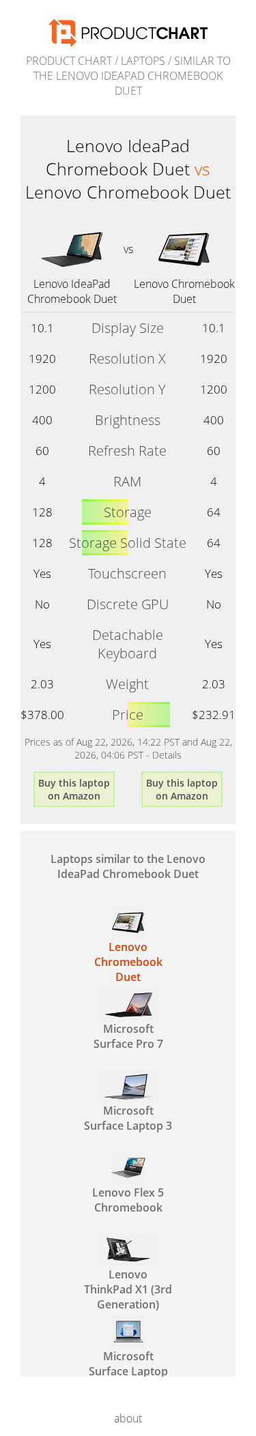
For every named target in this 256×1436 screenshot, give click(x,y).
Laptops (143, 60)
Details (167, 754)
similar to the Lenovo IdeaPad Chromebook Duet (132, 75)
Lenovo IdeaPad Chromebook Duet (72, 291)
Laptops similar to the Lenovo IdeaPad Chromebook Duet (128, 866)
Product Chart (69, 60)
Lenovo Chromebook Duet (184, 291)
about (128, 1418)
